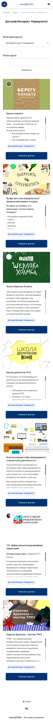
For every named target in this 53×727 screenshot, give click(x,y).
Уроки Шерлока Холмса (19, 286)
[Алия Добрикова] (9, 515)
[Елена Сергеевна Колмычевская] (9, 168)
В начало (6, 12)
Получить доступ (26, 155)
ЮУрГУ (28, 702)
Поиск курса (9, 55)
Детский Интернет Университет (34, 12)
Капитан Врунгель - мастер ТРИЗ (24, 634)
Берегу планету (14, 113)
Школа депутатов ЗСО (18, 372)
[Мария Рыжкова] (9, 83)
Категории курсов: (13, 37)
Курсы (15, 12)
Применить (26, 70)
